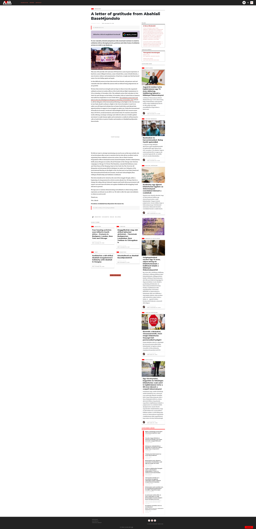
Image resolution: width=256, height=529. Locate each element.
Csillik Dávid (148, 434)
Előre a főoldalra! (115, 275)
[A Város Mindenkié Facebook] (149, 520)
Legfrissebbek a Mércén (148, 428)
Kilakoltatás (24, 2)
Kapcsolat (39, 2)
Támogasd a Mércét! (97, 522)
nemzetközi (98, 216)
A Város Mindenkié (151, 112)
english (112, 216)
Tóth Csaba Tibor (149, 483)
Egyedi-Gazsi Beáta (149, 491)
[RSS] (155, 520)
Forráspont (148, 450)
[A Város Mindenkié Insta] (152, 520)
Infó (132, 527)
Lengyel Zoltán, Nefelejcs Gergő (152, 500)
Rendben (248, 527)
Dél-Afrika (118, 216)
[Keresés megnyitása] (248, 3)
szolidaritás (105, 216)
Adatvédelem (95, 521)
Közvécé (32, 2)
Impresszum (95, 519)
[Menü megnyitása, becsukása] (251, 2)
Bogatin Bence (148, 464)
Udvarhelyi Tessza (95, 23)
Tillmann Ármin (148, 442)
